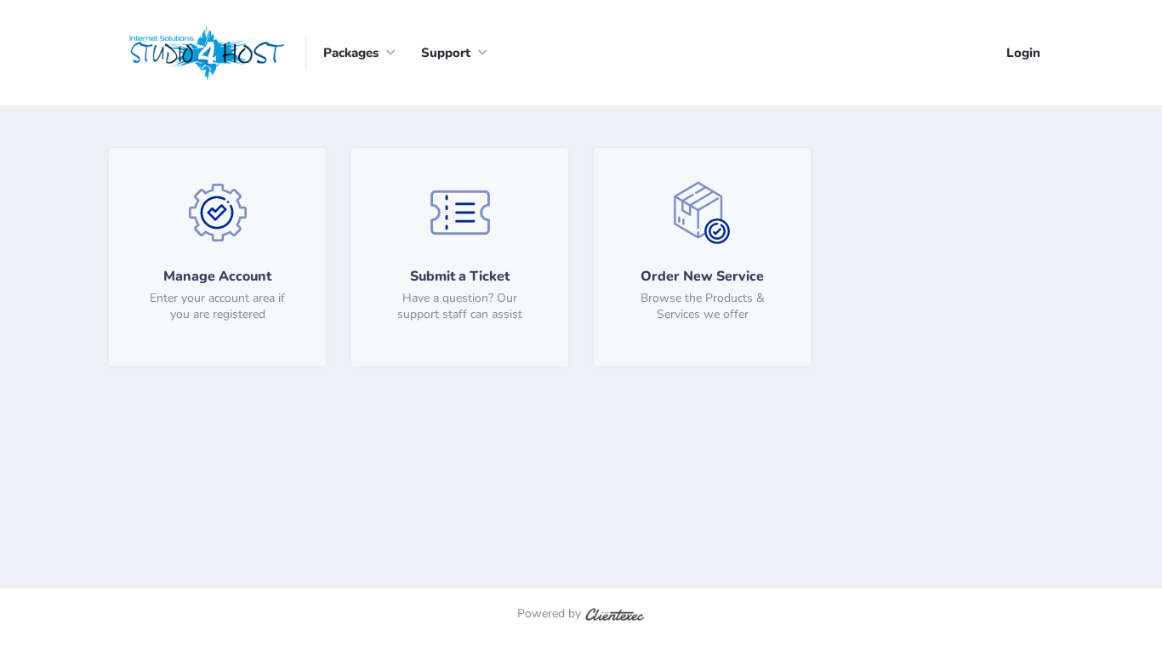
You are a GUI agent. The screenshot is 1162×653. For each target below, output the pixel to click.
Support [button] (445, 52)
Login (1023, 52)
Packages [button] (351, 52)
